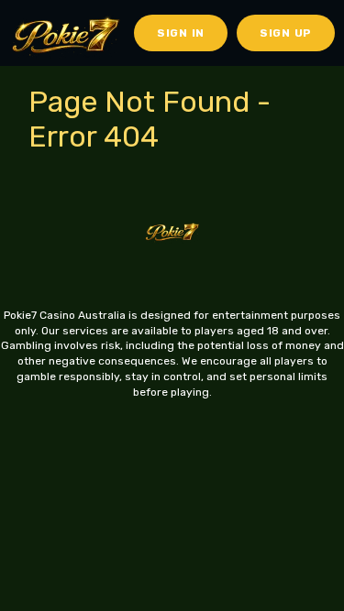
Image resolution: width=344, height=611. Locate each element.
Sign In (181, 33)
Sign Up (286, 33)
